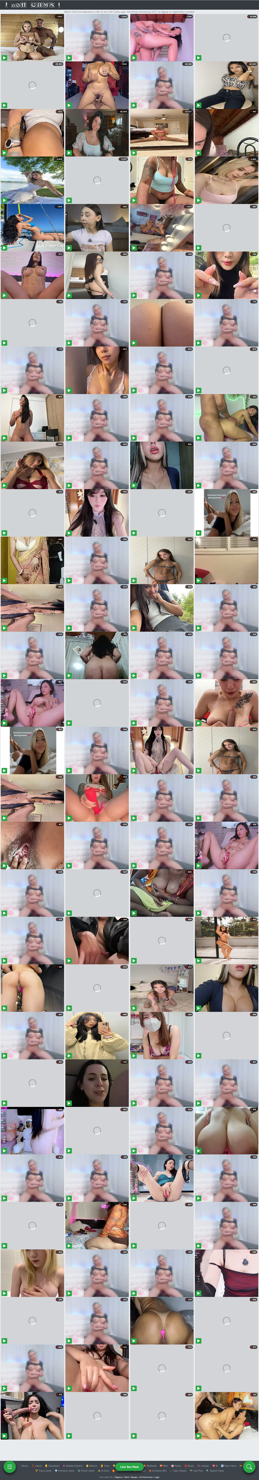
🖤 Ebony (23, 1465)
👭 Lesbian (203, 1465)
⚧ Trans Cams (43, 1470)
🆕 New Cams (228, 1465)
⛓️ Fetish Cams (86, 1470)
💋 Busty (189, 1465)
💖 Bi (215, 1465)
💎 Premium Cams (64, 1470)
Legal (156, 1477)
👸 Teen (104, 1465)
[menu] (10, 1467)
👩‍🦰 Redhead (149, 1465)
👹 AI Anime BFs (158, 1470)
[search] (249, 1467)
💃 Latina (37, 1465)
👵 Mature (91, 1465)
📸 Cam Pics (196, 1470)
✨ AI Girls (103, 1470)
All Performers (146, 1477)
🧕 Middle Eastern (73, 1465)
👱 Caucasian (52, 1465)
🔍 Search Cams (215, 1470)
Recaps (134, 1477)
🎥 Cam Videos (178, 1470)
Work (126, 1477)
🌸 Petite (176, 1465)
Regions (119, 1477)
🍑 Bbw (164, 1465)
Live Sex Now (129, 1467)
